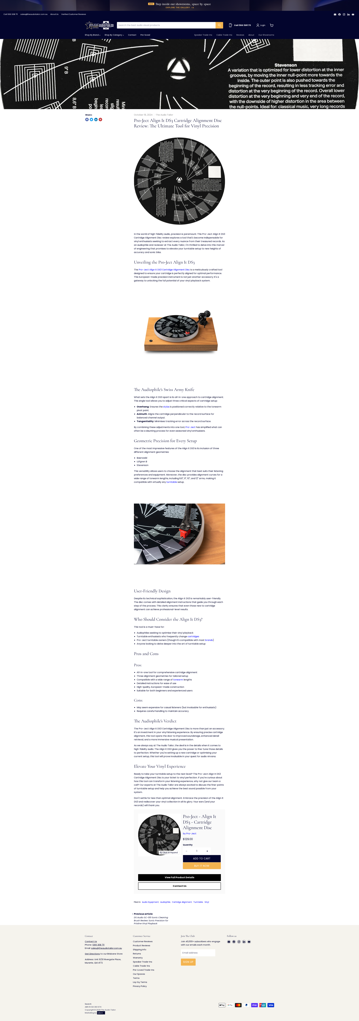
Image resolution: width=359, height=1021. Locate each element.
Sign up (188, 962)
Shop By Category (114, 35)
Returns (137, 953)
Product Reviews (141, 945)
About (251, 35)
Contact (132, 35)
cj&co (100, 1012)
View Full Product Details (179, 877)
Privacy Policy (140, 986)
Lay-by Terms (140, 982)
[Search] (219, 25)
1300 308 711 (98, 944)
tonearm (178, 679)
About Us (54, 14)
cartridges (193, 636)
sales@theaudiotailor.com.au (34, 14)
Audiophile (165, 902)
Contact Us (179, 886)
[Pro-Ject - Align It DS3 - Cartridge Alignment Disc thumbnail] (143, 864)
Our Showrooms (266, 35)
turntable (171, 482)
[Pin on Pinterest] (100, 119)
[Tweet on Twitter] (91, 119)
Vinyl (206, 902)
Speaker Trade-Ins (203, 35)
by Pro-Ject (189, 833)
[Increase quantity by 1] (207, 851)
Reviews (240, 35)
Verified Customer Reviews (73, 14)
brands (209, 640)
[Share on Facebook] (87, 119)
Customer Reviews (143, 941)
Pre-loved (145, 35)
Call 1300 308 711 (11, 14)
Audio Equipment (150, 902)
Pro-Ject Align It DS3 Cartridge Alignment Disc (164, 269)
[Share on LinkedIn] (96, 119)
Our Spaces (139, 973)
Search (88, 1004)
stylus (166, 406)
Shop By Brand (92, 35)
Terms (136, 978)
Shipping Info (139, 949)
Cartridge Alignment (182, 902)
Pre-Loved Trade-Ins (143, 969)
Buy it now (201, 866)
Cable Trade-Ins (224, 35)
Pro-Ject (190, 427)
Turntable (198, 902)
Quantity (188, 845)
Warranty (138, 957)
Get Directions (92, 953)
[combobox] (166, 25)
